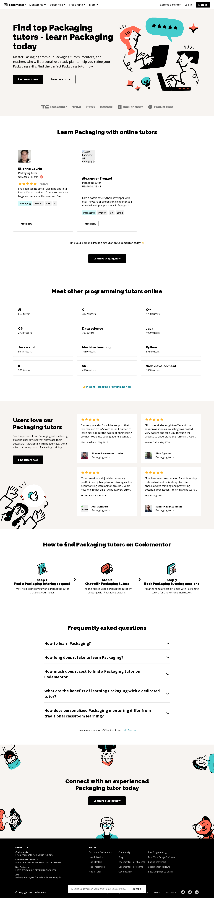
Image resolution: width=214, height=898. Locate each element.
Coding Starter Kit (157, 861)
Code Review (125, 871)
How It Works (96, 857)
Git (111, 212)
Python (38, 203)
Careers (156, 892)
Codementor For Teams (130, 866)
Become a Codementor (101, 852)
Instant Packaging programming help (108, 386)
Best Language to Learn (160, 871)
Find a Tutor (95, 871)
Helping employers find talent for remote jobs (38, 876)
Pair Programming (157, 852)
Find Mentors (95, 861)
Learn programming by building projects (35, 868)
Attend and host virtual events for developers (38, 861)
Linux (120, 212)
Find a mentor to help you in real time (34, 853)
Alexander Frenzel (97, 178)
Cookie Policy (118, 888)
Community (124, 852)
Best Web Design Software (161, 857)
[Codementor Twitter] (190, 892)
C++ (48, 203)
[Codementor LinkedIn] (197, 892)
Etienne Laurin (30, 169)
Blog (120, 857)
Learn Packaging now (107, 258)
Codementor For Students (131, 861)
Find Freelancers (97, 866)
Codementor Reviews (159, 866)
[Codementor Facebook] (183, 892)
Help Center (129, 730)
